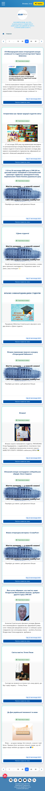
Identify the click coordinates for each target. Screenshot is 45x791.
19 (18, 41)
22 (31, 41)
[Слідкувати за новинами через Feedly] (34, 780)
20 (22, 41)
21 (27, 41)
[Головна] (3, 34)
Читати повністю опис (22, 102)
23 (35, 41)
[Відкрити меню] (3, 3)
